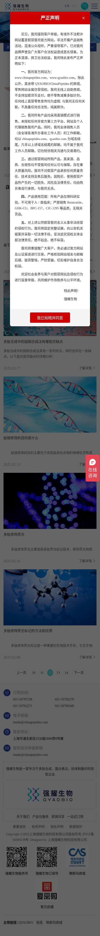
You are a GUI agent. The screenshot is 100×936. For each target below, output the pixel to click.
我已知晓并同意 (50, 318)
